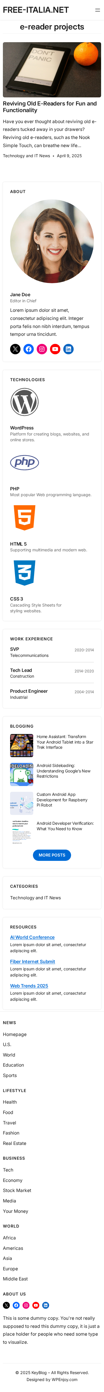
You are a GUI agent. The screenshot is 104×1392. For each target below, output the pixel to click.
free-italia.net (36, 10)
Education (13, 1065)
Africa (9, 1238)
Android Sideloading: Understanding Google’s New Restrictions (63, 771)
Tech (8, 1170)
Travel (9, 1123)
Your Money (15, 1211)
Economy (13, 1180)
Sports (10, 1075)
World (9, 1055)
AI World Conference (32, 937)
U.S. (7, 1044)
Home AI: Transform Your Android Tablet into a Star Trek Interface (65, 742)
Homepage (15, 1034)
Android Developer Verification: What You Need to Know (65, 826)
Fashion (11, 1133)
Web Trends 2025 (29, 986)
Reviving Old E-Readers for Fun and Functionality (50, 106)
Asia (7, 1258)
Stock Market (17, 1190)
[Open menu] (97, 10)
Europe (10, 1268)
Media (9, 1201)
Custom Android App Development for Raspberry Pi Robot (62, 799)
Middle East (15, 1279)
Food (8, 1112)
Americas (13, 1248)
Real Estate (14, 1143)
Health (10, 1102)
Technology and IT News (26, 155)
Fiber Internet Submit (32, 961)
